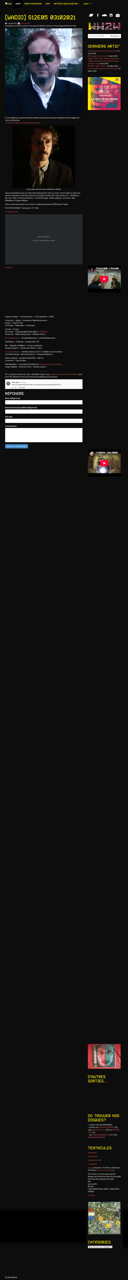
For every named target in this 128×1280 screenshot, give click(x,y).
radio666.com (13, 212)
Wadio (18, 4)
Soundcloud (92, 1156)
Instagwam (92, 1164)
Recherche (115, 36)
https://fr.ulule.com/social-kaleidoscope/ (24, 123)
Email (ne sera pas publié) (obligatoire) (21, 408)
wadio (90, 1168)
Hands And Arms (99, 1130)
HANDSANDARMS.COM (101, 1135)
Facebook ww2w (94, 1160)
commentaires (24, 23)
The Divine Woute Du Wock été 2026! (102, 51)
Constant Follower (12, 352)
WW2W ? (87, 4)
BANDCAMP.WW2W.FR (96, 1137)
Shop (48, 4)
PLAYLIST (9, 268)
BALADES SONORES (106, 1127)
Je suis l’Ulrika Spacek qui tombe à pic (103, 69)
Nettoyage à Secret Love (98, 56)
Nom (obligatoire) (12, 398)
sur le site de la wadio (105, 1170)
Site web (8, 417)
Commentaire (10, 426)
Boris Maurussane (33, 4)
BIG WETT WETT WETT (97, 66)
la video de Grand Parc (64, 374)
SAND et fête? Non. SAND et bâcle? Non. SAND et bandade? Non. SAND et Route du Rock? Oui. (104, 61)
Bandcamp (92, 1153)
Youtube (91, 1195)
